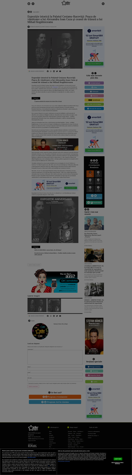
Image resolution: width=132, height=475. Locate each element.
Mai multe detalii (32, 457)
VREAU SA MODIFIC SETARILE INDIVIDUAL (117, 463)
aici (48, 465)
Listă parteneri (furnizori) (64, 461)
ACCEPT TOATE (118, 459)
